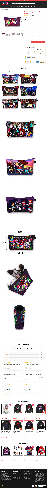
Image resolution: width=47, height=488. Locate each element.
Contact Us (25, 477)
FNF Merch (6, 9)
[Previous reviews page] (38, 395)
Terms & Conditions (16, 474)
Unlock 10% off (2, 483)
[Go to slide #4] (18, 34)
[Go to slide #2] (8, 34)
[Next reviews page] (43, 395)
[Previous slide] (3, 22)
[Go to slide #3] (13, 34)
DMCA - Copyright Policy (16, 477)
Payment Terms (26, 474)
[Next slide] (21, 22)
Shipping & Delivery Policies (28, 473)
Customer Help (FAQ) (27, 478)
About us (14, 473)
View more (23, 439)
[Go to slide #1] (3, 34)
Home (2, 9)
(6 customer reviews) (31, 15)
